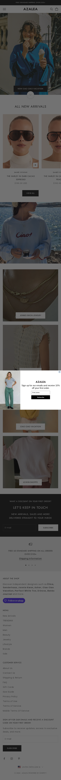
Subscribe (40, 397)
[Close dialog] (60, 372)
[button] (41, 382)
